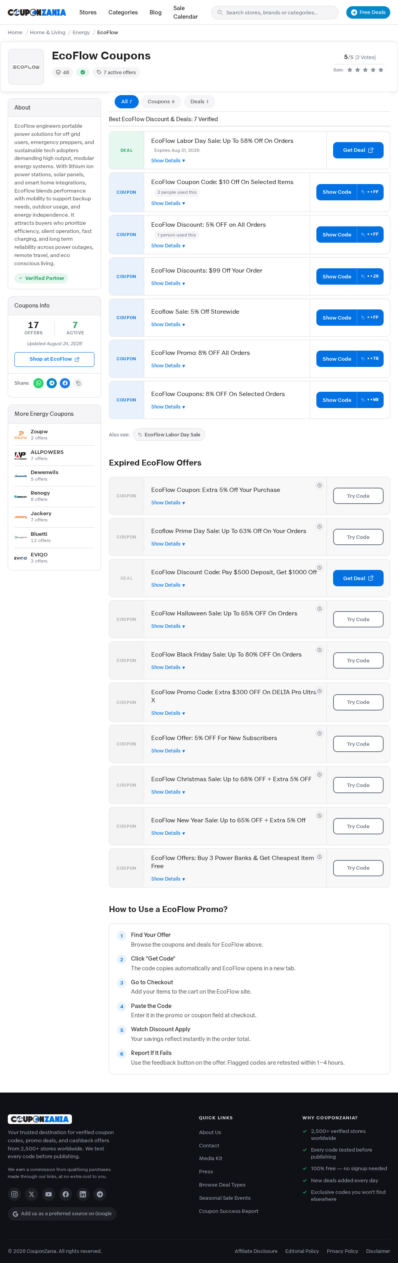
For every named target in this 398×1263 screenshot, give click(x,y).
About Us (210, 1132)
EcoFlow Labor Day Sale (172, 435)
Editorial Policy (302, 1251)
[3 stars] (365, 70)
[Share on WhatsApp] (38, 383)
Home (15, 32)
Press (206, 1171)
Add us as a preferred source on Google (66, 1213)
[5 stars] (380, 70)
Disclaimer (378, 1251)
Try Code (358, 496)
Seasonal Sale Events (225, 1198)
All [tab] (126, 101)
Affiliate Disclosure (256, 1251)
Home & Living (47, 32)
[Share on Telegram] (52, 383)
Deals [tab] (199, 101)
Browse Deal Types (222, 1185)
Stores (88, 12)
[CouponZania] (95, 1119)
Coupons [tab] (161, 101)
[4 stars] (373, 70)
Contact (209, 1145)
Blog (156, 12)
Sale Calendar (185, 12)
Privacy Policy (342, 1251)
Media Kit (210, 1158)
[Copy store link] (78, 383)
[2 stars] (357, 70)
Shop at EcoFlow (51, 359)
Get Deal (354, 150)
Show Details (166, 160)
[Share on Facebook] (65, 383)
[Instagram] (14, 1194)
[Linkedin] (82, 1194)
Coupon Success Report (228, 1211)
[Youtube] (48, 1194)
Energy (81, 32)
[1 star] (349, 70)
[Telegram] (99, 1194)
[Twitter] (31, 1194)
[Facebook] (65, 1194)
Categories (123, 12)
